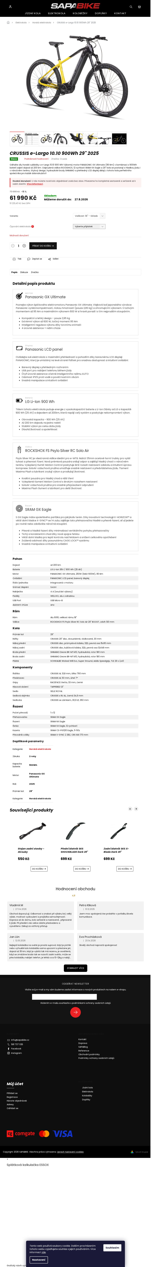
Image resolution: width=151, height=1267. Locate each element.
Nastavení (38, 1260)
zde (44, 1252)
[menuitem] (32, 13)
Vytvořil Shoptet (141, 1152)
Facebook (16, 1048)
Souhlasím (112, 1247)
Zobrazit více (75, 968)
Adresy (10, 1104)
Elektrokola (87, 1091)
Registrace (12, 1097)
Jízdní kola (87, 1087)
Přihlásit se (76, 1012)
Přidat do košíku (41, 245)
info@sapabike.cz (20, 1039)
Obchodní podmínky (89, 1054)
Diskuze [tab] (24, 272)
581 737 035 (17, 1044)
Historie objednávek (17, 1100)
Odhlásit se (12, 1108)
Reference (83, 1050)
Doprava (82, 1043)
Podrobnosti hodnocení (36, 159)
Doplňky (86, 1099)
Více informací (35, 184)
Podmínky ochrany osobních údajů (96, 1058)
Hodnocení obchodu (75, 889)
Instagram (16, 1053)
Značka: (59, 158)
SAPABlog (83, 1046)
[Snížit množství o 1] (13, 246)
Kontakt (82, 1039)
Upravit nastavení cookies (70, 1151)
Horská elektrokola (40, 749)
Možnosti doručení (19, 235)
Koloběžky (87, 1095)
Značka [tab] (34, 272)
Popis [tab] (14, 272)
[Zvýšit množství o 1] (24, 246)
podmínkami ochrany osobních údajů (91, 1003)
